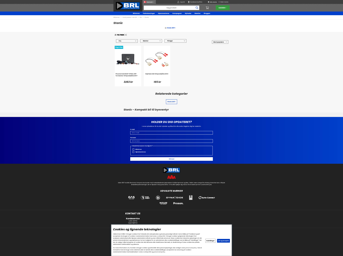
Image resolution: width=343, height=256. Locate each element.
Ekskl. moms (224, 2)
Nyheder (188, 13)
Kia (141, 17)
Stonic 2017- (171, 28)
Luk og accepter (223, 241)
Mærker (198, 13)
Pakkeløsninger (149, 13)
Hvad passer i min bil (129, 17)
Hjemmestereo (163, 13)
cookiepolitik (161, 236)
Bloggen (207, 13)
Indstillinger (210, 241)
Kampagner (177, 13)
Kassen (222, 8)
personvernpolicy (191, 248)
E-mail (132, 129)
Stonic (147, 17)
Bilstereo (136, 13)
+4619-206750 (132, 221)
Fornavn (133, 138)
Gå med (171, 159)
